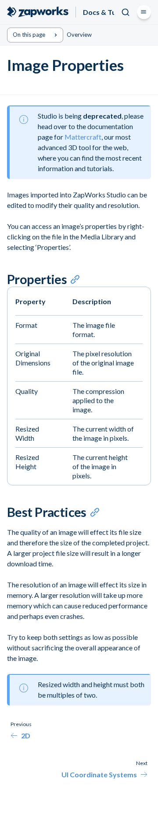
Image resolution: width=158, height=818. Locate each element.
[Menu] (144, 12)
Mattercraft (83, 137)
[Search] (125, 12)
